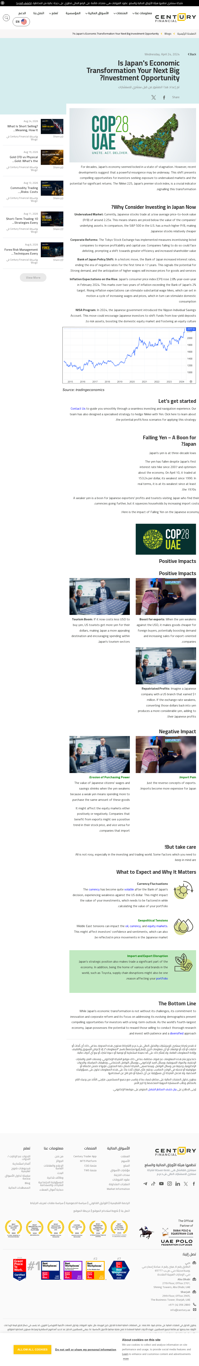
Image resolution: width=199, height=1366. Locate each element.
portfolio (162, 978)
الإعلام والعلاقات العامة (53, 1167)
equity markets (157, 926)
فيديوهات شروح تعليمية (20, 1169)
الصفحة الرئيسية (186, 33)
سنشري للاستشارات (130, 87)
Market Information (118, 1188)
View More (33, 277)
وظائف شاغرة (55, 1177)
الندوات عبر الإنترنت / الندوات (19, 1157)
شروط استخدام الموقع (105, 1210)
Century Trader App (85, 1156)
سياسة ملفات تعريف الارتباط (47, 1203)
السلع (126, 1165)
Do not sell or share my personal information (85, 1349)
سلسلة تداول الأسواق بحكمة (17, 1177)
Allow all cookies (32, 1349)
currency (94, 889)
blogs (168, 33)
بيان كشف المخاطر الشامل (162, 1089)
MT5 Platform (88, 1161)
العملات (125, 1156)
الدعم (22, 13)
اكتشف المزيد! (24, 3)
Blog (27, 1183)
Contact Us (78, 408)
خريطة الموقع (81, 1210)
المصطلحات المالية (19, 1187)
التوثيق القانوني (98, 1203)
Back (193, 54)
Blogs (34, 139)
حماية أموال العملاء (51, 1189)
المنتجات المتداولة (119, 1184)
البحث (60, 1173)
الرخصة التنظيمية (120, 1203)
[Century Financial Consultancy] (175, 17)
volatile (129, 889)
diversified (176, 1033)
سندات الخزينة (122, 1175)
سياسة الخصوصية (76, 1203)
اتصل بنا (38, 13)
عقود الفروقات (121, 1179)
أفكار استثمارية (21, 1163)
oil (126, 926)
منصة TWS (90, 1170)
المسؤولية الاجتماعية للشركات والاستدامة (50, 1183)
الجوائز (59, 1161)
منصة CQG (90, 1165)
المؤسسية (73, 13)
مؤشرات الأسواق (120, 1170)
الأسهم (125, 1161)
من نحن (59, 1156)
